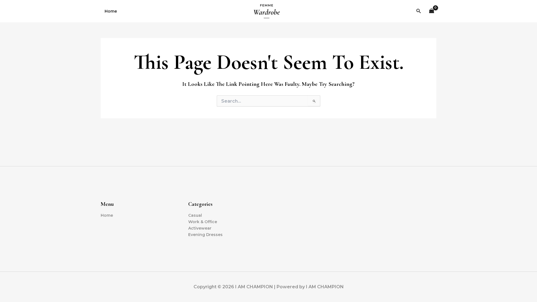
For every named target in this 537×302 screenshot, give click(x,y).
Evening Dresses (205, 234)
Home (111, 11)
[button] (418, 11)
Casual (195, 215)
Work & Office (202, 221)
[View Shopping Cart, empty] (431, 11)
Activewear (199, 228)
